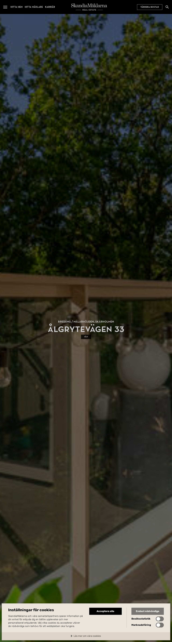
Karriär (50, 7)
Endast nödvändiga (147, 611)
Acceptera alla (105, 611)
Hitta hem (16, 7)
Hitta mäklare (34, 7)
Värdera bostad (149, 7)
